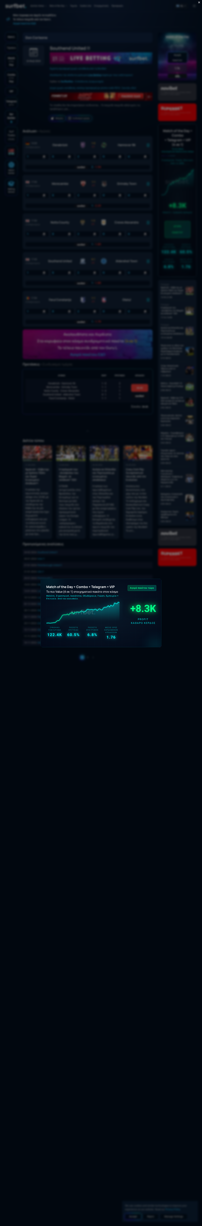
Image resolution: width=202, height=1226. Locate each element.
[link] (101, 613)
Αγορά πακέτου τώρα (142, 588)
